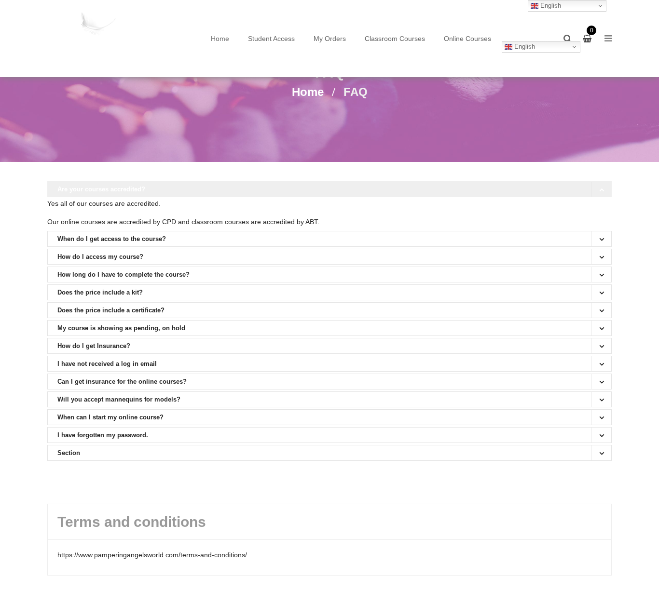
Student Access (271, 38)
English (523, 46)
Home (220, 38)
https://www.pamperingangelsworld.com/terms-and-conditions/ (152, 555)
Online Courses (467, 38)
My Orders (330, 38)
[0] (588, 39)
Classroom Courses (395, 38)
